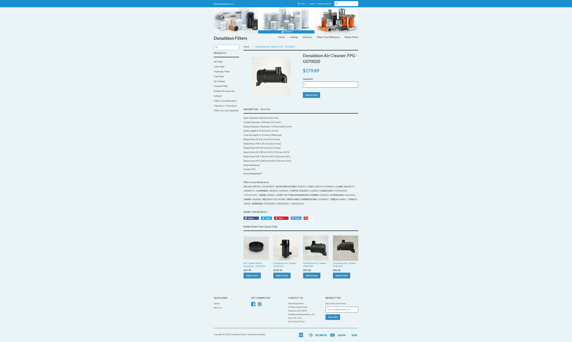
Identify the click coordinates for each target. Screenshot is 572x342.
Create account (323, 3)
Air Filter (218, 61)
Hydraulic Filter (222, 71)
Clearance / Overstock (225, 105)
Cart (302, 3)
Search (217, 303)
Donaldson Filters (230, 38)
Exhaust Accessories (224, 90)
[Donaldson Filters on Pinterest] (259, 305)
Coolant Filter (221, 86)
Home (281, 37)
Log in (312, 3)
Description (251, 109)
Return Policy (351, 37)
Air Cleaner (219, 81)
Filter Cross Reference (328, 37)
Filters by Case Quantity (226, 110)
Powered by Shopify (256, 334)
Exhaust (218, 95)
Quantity (308, 78)
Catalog (294, 37)
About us (307, 37)
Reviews (265, 109)
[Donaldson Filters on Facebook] (253, 305)
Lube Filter (219, 66)
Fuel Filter (219, 76)
